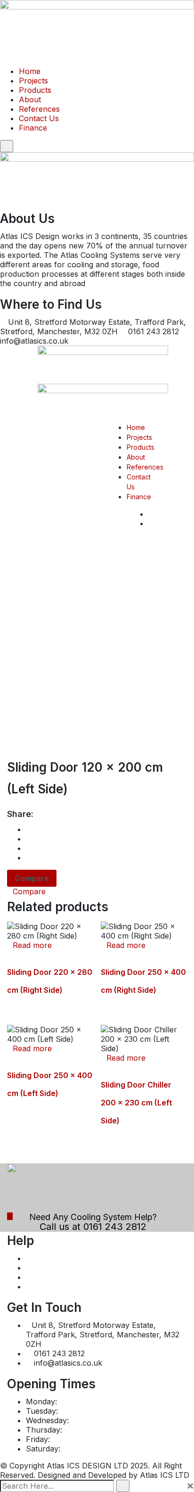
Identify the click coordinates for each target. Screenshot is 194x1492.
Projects (33, 80)
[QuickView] (10, 954)
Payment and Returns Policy (77, 1258)
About (30, 99)
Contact (40, 1286)
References (39, 109)
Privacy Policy (51, 1267)
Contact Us (39, 118)
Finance (33, 127)
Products (35, 90)
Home (29, 71)
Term (35, 1277)
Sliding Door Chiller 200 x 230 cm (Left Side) (136, 1102)
